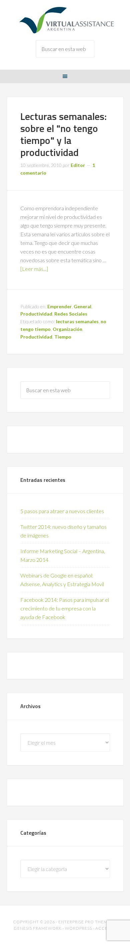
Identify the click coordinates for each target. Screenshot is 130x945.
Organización (67, 329)
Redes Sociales (70, 314)
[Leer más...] (34, 269)
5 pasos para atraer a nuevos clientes (62, 511)
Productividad (36, 314)
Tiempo (62, 337)
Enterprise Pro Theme (84, 921)
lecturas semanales (77, 321)
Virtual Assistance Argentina (65, 20)
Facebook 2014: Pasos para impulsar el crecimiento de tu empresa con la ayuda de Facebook (64, 608)
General (82, 306)
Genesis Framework (38, 928)
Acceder (106, 928)
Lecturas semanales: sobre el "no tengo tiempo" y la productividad (63, 134)
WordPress (78, 928)
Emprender (59, 306)
